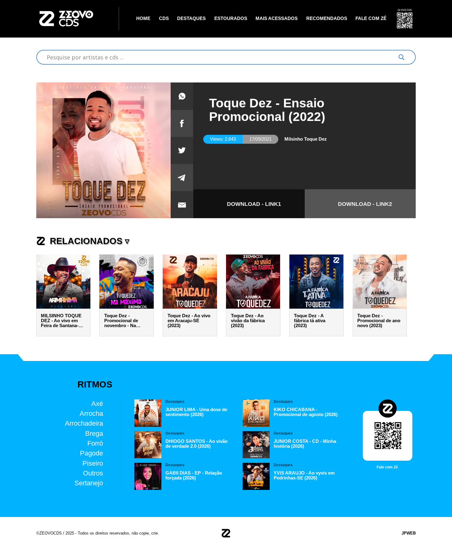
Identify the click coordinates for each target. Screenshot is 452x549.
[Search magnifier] (401, 57)
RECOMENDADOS (326, 18)
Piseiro (92, 463)
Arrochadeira (84, 423)
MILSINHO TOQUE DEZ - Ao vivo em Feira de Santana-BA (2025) (63, 320)
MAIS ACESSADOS (277, 18)
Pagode (91, 453)
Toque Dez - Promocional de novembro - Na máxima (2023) (121, 320)
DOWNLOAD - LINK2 (365, 204)
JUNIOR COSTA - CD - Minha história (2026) (305, 444)
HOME (143, 18)
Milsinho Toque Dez (305, 139)
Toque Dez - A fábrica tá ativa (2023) (309, 320)
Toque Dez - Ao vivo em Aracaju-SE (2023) (189, 320)
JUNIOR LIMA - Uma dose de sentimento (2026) (196, 412)
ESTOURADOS (230, 18)
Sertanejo (88, 483)
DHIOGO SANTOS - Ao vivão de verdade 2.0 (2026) (196, 444)
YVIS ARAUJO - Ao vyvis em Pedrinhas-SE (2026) (304, 475)
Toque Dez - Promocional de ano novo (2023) (378, 320)
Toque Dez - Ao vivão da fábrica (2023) (248, 320)
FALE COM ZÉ (371, 18)
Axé (97, 403)
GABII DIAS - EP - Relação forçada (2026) (193, 475)
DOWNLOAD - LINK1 (254, 204)
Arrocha (91, 413)
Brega (94, 433)
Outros (93, 473)
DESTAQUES (191, 18)
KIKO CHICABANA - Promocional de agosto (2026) (306, 412)
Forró (95, 443)
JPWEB (409, 533)
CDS (164, 18)
